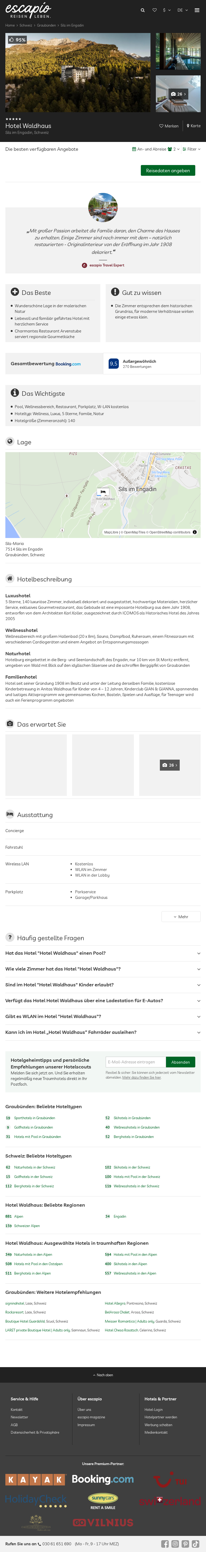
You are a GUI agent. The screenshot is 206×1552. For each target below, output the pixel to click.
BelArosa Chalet (117, 1312)
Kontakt (17, 1409)
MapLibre (111, 532)
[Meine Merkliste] (154, 10)
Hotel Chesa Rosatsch (121, 1330)
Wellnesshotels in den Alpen (130, 1273)
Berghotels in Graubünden (129, 1136)
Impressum (86, 1424)
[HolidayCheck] (36, 1501)
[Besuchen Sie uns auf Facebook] (165, 1544)
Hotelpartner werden (161, 1417)
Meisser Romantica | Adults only (129, 1321)
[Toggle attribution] (195, 532)
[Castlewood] (36, 1522)
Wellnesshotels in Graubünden (132, 1127)
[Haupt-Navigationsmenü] (197, 10)
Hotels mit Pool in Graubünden (33, 1136)
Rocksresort (14, 1312)
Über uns (84, 1409)
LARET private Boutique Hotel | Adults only (37, 1330)
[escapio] (28, 10)
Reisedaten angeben (168, 170)
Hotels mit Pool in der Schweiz (132, 1176)
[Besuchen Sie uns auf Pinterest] (185, 1544)
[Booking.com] (103, 1479)
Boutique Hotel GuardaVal (25, 1321)
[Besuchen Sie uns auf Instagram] (175, 1544)
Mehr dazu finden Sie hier (141, 1077)
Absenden (180, 1061)
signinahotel (14, 1303)
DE (180, 10)
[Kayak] (36, 1479)
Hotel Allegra (115, 1303)
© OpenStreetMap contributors (168, 532)
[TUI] (170, 1480)
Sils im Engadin (72, 25)
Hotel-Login (154, 1409)
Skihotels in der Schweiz (127, 1167)
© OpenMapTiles (133, 532)
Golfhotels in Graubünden (30, 1127)
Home (10, 25)
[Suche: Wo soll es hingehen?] (142, 10)
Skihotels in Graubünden (127, 1118)
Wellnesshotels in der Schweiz (132, 1186)
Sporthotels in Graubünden (30, 1118)
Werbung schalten (158, 1424)
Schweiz (26, 25)
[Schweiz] (170, 1501)
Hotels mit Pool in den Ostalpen (33, 1264)
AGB (14, 1424)
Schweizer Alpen (22, 1226)
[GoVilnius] (103, 1523)
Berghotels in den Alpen (28, 1273)
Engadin (115, 1216)
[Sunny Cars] (103, 1501)
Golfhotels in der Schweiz (29, 1176)
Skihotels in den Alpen (126, 1264)
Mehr (183, 916)
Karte (196, 125)
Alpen (14, 1216)
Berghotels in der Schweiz (29, 1186)
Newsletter (19, 1417)
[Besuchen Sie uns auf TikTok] (195, 1544)
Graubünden (46, 25)
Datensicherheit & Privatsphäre (35, 1432)
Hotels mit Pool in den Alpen (131, 1254)
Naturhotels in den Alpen (28, 1254)
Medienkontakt (156, 1432)
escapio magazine (91, 1417)
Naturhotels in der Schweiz (30, 1167)
